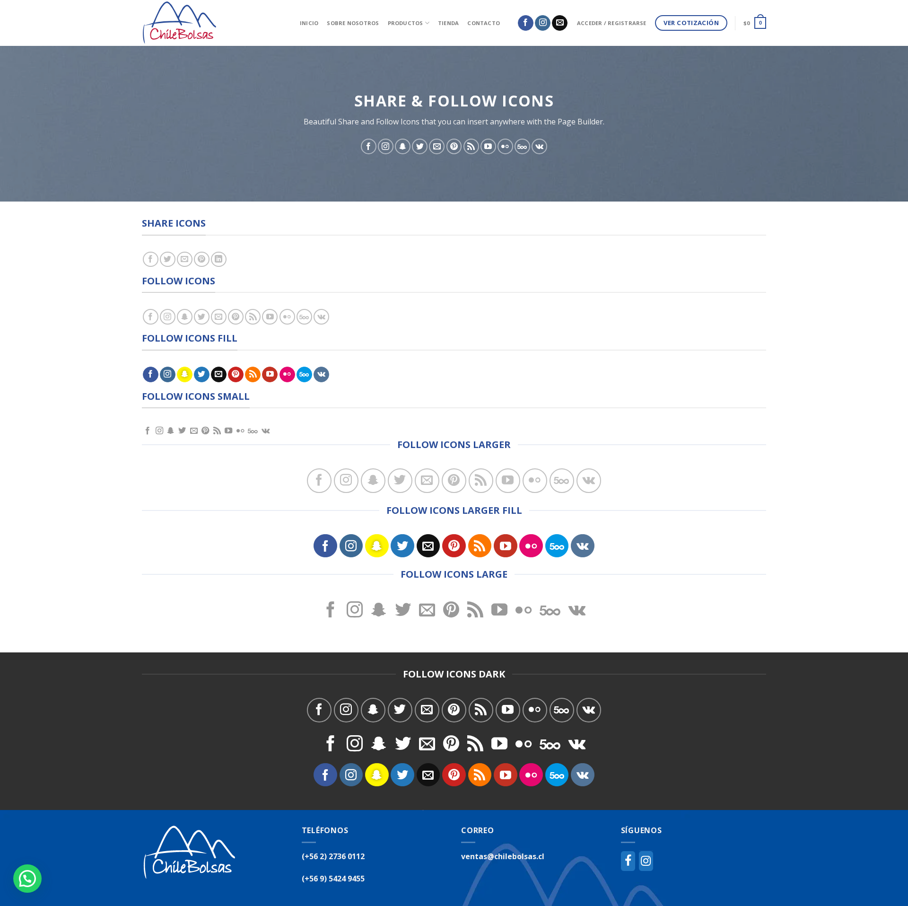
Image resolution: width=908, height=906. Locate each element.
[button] (27, 878)
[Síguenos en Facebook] (525, 23)
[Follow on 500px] (522, 146)
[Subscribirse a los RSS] (471, 146)
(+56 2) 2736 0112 (333, 856)
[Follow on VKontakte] (539, 146)
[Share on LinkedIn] (219, 259)
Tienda (448, 22)
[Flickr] (505, 146)
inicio (309, 22)
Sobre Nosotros (353, 22)
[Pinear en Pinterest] (202, 259)
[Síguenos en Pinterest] (454, 146)
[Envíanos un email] (560, 23)
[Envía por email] (184, 259)
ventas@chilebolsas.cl (502, 856)
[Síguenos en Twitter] (420, 146)
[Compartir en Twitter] (167, 259)
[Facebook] (628, 861)
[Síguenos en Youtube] (488, 146)
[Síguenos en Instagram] (542, 23)
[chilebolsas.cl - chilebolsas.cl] (214, 23)
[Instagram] (646, 861)
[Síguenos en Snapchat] (402, 146)
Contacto (483, 22)
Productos (405, 22)
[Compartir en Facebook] (150, 259)
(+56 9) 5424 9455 (333, 878)
